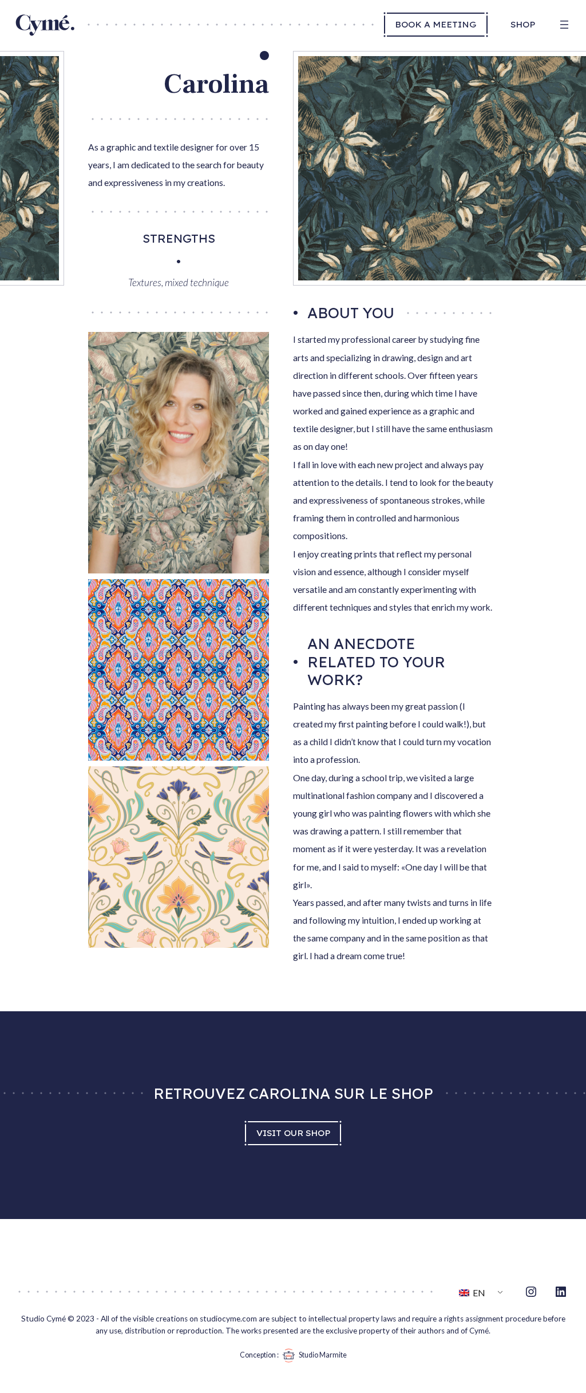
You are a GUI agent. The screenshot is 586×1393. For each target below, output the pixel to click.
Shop (522, 24)
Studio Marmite (323, 1355)
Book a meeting (435, 24)
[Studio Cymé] (45, 33)
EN (478, 1292)
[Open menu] (564, 24)
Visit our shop (293, 1132)
